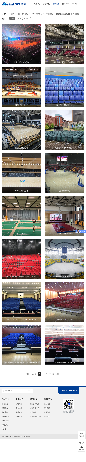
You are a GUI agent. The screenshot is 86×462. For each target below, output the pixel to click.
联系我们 (75, 4)
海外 (27, 18)
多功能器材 (5, 421)
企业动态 (47, 404)
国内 (20, 18)
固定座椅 (5, 412)
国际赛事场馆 (23, 14)
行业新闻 (47, 408)
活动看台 (5, 404)
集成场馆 (5, 425)
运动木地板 (5, 416)
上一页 (34, 374)
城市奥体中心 (37, 14)
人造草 (4, 429)
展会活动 (47, 416)
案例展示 (56, 4)
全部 (12, 14)
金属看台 (5, 408)
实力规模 (19, 408)
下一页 (52, 374)
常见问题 (47, 412)
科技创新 (19, 416)
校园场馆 (49, 14)
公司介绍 (19, 404)
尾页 (58, 374)
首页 (28, 374)
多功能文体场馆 (62, 14)
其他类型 (76, 14)
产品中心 (5, 399)
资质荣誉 (19, 412)
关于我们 (46, 4)
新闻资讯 (65, 4)
